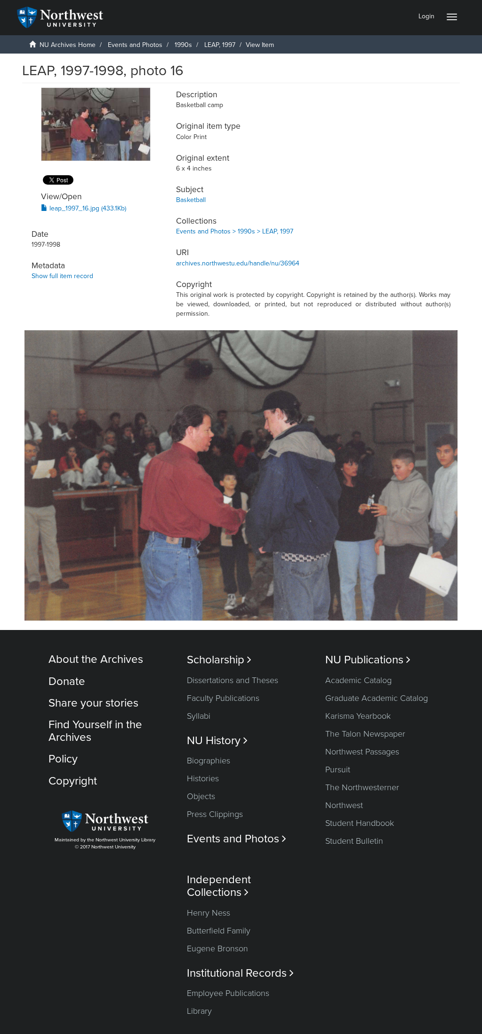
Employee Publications (228, 993)
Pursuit (337, 769)
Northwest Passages (362, 751)
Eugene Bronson (217, 948)
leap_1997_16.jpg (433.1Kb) (87, 208)
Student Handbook (359, 823)
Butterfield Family (218, 930)
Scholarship (219, 660)
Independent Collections (219, 886)
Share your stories (93, 703)
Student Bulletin (354, 841)
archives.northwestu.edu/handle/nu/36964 (237, 263)
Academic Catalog (358, 680)
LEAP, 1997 (219, 45)
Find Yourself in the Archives (95, 731)
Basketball (191, 200)
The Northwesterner (362, 787)
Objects (201, 796)
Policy (63, 759)
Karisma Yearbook (358, 716)
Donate (66, 681)
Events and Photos (135, 45)
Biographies (208, 760)
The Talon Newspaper (365, 734)
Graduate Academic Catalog (376, 698)
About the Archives (95, 659)
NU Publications (367, 660)
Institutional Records (240, 973)
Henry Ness (208, 913)
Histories (203, 778)
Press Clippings (215, 814)
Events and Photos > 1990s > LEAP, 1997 (234, 231)
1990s (183, 45)
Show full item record (62, 276)
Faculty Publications (223, 698)
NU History (217, 740)
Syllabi (198, 716)
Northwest (344, 805)
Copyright (72, 781)
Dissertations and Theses (232, 680)
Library (199, 1011)
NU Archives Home (68, 45)
